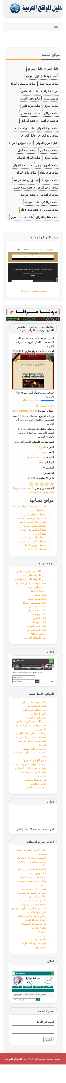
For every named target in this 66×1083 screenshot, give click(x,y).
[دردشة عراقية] (33, 319)
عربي (44, 452)
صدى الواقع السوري (35, 760)
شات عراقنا (31, 202)
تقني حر (42, 931)
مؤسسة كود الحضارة (34, 943)
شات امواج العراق (36, 717)
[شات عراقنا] (33, 311)
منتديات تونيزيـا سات (35, 545)
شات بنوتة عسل (48, 83)
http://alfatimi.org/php (24, 410)
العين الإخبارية (39, 713)
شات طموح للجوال (46, 165)
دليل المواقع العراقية (35, 575)
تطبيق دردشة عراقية (25, 180)
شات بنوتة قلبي (31, 105)
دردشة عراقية (49, 91)
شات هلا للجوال (22, 165)
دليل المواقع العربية (20, 143)
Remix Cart (40, 775)
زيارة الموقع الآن (44, 405)
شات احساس (29, 91)
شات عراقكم (50, 202)
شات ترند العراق (48, 135)
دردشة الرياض (29, 120)
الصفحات (27, 488)
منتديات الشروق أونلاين (33, 529)
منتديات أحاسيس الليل (34, 537)
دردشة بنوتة (51, 98)
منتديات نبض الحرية (35, 525)
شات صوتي (51, 209)
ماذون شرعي (39, 927)
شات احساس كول (36, 629)
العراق (42, 447)
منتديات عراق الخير (35, 514)
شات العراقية (50, 180)
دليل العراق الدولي (47, 143)
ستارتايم (42, 935)
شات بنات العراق (26, 172)
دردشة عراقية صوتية (35, 748)
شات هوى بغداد (49, 172)
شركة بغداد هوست (36, 779)
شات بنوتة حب (38, 614)
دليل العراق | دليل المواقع (42, 68)
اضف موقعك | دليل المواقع (31, 725)
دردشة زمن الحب (36, 787)
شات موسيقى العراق (22, 83)
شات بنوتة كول (27, 150)
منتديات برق (39, 533)
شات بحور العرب (30, 98)
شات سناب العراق (47, 217)
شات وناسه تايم (24, 128)
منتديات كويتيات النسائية (32, 541)
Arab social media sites (33, 877)
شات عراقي (50, 113)
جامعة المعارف (38, 939)
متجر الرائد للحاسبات (34, 888)
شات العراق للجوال (28, 157)
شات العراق (51, 105)
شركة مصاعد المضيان (34, 923)
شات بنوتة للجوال (47, 128)
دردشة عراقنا (39, 633)
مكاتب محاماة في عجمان (32, 869)
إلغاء (23, 400)
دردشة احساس (38, 606)
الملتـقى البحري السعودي (32, 857)
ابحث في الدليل (45, 1021)
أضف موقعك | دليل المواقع (42, 76)
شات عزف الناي (48, 187)
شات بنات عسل (37, 598)
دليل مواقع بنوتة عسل (34, 709)
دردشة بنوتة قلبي (24, 187)
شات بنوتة (41, 594)
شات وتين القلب (37, 873)
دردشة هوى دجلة (30, 209)
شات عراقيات (49, 194)
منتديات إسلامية (36, 457)
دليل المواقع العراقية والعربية (30, 579)
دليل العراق (28, 135)
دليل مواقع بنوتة (37, 587)
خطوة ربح (41, 947)
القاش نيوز (40, 729)
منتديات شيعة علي (36, 549)
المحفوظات (36, 492)
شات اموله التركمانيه (34, 771)
